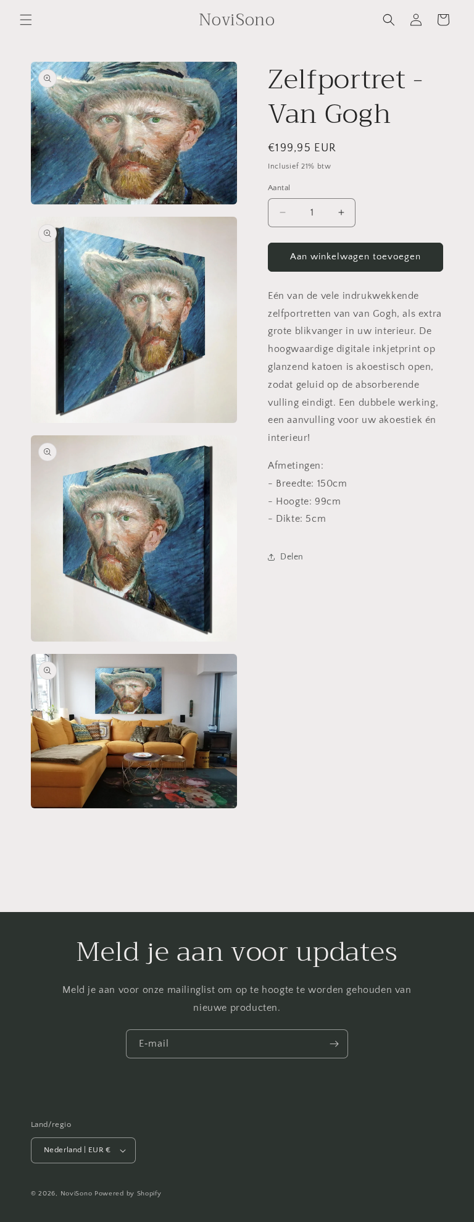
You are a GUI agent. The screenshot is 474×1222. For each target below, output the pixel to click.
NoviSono (76, 1193)
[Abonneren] (333, 1043)
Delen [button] (292, 557)
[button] (26, 19)
